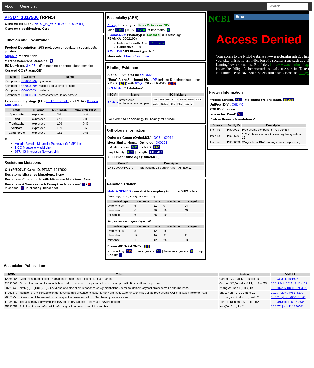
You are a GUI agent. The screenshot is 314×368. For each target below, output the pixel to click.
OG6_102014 (163, 137)
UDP (153, 79)
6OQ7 (139, 83)
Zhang (112, 25)
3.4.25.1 (32, 65)
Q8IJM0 (146, 75)
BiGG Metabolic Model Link (33, 147)
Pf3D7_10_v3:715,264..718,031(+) (59, 24)
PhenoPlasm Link (136, 56)
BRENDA (114, 88)
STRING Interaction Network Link (37, 151)
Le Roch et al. (57, 101)
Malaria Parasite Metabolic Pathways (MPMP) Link (49, 143)
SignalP (11, 56)
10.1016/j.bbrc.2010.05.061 (288, 297)
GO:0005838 (29, 95)
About (9, 6)
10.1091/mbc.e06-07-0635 (287, 302)
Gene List (28, 6)
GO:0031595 (29, 85)
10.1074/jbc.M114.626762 (287, 306)
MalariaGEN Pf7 (119, 191)
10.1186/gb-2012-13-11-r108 (289, 283)
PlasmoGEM (116, 35)
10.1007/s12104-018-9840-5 (289, 288)
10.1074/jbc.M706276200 (287, 292)
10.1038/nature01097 (284, 279)
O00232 (161, 142)
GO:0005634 (29, 90)
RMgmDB (114, 51)
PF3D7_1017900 (21, 17)
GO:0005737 (29, 81)
